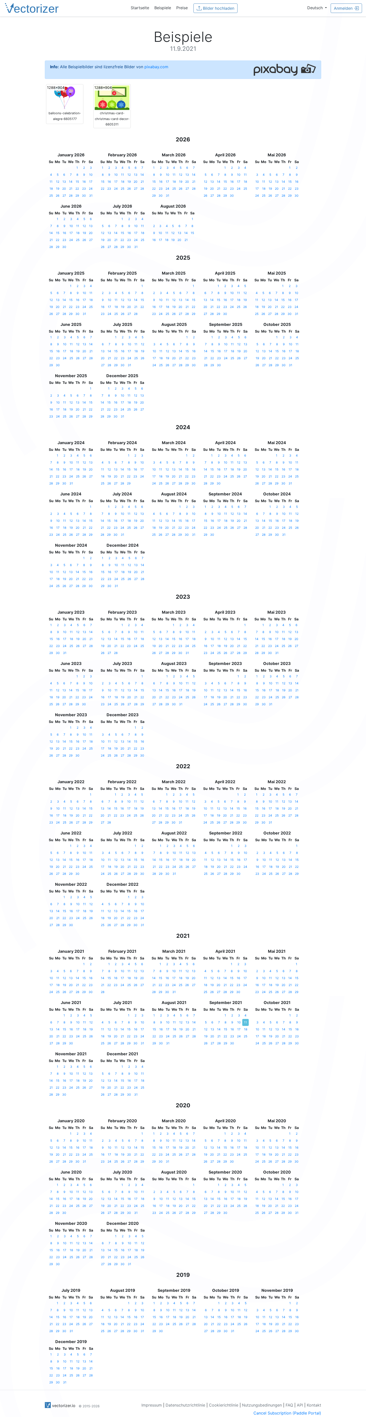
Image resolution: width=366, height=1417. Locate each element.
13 (64, 181)
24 (91, 188)
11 (51, 181)
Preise (182, 7)
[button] (317, 7)
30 (84, 195)
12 (57, 181)
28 (70, 195)
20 (64, 188)
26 (57, 195)
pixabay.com (156, 66)
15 (77, 181)
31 (91, 195)
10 (91, 175)
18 (51, 188)
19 (57, 188)
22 (77, 188)
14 (70, 181)
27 (64, 195)
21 (70, 188)
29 (77, 195)
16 (84, 181)
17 (90, 181)
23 (84, 188)
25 (51, 195)
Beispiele (162, 7)
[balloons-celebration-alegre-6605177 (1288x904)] (64, 97)
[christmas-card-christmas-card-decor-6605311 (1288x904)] (112, 97)
